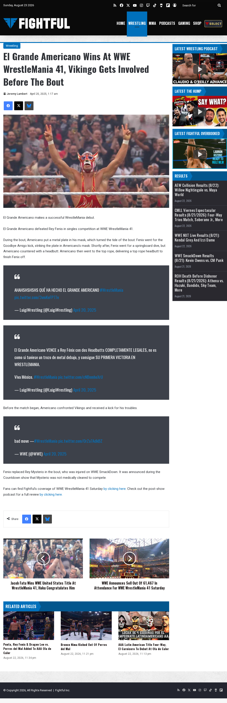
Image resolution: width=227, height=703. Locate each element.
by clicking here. (51, 494)
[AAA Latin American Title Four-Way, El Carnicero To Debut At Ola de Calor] (143, 625)
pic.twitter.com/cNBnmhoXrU (80, 377)
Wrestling (137, 23)
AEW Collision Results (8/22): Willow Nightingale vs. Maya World (197, 190)
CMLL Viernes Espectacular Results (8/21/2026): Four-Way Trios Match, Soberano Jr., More (199, 215)
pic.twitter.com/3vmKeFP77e (36, 297)
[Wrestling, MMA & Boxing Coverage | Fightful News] (36, 23)
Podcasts (167, 23)
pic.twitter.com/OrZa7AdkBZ (80, 441)
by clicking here (115, 489)
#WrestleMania (111, 290)
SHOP (197, 23)
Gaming (184, 23)
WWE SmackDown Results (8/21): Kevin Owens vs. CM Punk (199, 258)
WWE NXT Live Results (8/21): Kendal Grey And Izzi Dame (197, 237)
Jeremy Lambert (17, 93)
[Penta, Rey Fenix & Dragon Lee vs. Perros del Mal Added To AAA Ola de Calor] (28, 625)
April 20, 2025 (84, 310)
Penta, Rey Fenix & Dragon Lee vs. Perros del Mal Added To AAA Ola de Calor (27, 648)
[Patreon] (213, 23)
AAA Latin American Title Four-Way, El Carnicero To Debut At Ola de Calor (143, 646)
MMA (152, 23)
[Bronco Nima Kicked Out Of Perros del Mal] (86, 625)
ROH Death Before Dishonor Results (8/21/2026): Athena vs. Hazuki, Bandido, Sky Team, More (199, 283)
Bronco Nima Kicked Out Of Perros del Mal (84, 646)
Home (121, 23)
